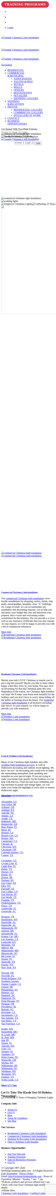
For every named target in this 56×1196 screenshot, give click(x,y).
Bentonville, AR (9, 824)
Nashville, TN (8, 962)
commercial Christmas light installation (25, 598)
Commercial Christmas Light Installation (27, 1136)
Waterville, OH (8, 1060)
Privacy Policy (26, 1173)
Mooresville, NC (9, 953)
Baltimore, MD (8, 821)
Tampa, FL (6, 1043)
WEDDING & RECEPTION (15, 102)
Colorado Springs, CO (12, 852)
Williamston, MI (9, 1065)
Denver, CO (7, 872)
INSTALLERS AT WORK (27, 115)
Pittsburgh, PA (8, 998)
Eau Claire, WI (8, 883)
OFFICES (19, 90)
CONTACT (13, 118)
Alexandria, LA (9, 801)
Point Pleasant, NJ (10, 1001)
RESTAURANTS (23, 92)
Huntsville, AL (8, 922)
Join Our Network (16, 1154)
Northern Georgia (10, 981)
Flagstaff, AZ (7, 888)
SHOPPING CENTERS (26, 98)
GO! (38, 143)
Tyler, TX (6, 1048)
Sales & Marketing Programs (21, 1159)
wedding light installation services (17, 765)
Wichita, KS (7, 1062)
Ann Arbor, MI (8, 804)
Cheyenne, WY (9, 846)
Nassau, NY (7, 964)
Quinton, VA (7, 1077)
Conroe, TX (7, 855)
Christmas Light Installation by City (17, 795)
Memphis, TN (8, 945)
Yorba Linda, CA (9, 1079)
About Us (12, 1109)
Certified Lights (37, 1193)
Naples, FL (6, 959)
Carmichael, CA (9, 841)
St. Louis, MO (8, 1034)
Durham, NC (7, 880)
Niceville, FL (7, 975)
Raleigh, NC (7, 1009)
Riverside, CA (8, 1012)
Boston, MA (7, 838)
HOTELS (18, 84)
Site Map (11, 1121)
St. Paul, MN (7, 1037)
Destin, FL (6, 874)
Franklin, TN (7, 900)
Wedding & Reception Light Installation (27, 1139)
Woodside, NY (8, 1074)
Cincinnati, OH (8, 849)
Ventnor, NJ (7, 1051)
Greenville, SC (8, 911)
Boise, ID (6, 829)
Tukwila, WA (7, 1046)
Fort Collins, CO (9, 891)
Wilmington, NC (9, 1068)
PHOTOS (12, 107)
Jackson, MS (7, 930)
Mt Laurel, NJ (8, 956)
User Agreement (9, 1173)
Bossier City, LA (9, 835)
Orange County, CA (11, 984)
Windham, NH (8, 1071)
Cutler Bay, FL (8, 866)
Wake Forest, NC (9, 1057)
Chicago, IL (7, 844)
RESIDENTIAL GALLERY (28, 109)
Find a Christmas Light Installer (22, 1141)
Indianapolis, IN (9, 928)
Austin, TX (6, 818)
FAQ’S (11, 1112)
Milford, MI (7, 947)
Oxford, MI (7, 987)
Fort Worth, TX (9, 897)
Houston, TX (7, 916)
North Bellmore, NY (11, 978)
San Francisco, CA (10, 1023)
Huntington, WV (9, 919)
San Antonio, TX (9, 1018)
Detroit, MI (6, 877)
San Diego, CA (8, 1020)
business (15, 348)
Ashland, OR (7, 807)
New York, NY (8, 967)
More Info (6, 632)
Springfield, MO (9, 1031)
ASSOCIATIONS (23, 78)
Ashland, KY (7, 810)
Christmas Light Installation (14, 1193)
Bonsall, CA (7, 832)
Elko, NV (6, 886)
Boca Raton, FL (9, 827)
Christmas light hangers (29, 359)
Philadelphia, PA (9, 989)
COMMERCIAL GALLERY (28, 112)
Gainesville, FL (8, 908)
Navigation (6, 65)
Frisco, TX (6, 905)
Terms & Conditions (17, 1118)
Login (10, 27)
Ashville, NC (7, 813)
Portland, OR (7, 1004)
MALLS (18, 87)
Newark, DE (7, 972)
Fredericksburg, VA (11, 903)
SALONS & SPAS (23, 81)
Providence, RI (8, 1006)
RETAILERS (20, 95)
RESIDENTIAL (15, 70)
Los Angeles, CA (9, 939)
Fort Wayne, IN (9, 894)
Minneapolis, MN (10, 950)
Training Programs (25, 4)
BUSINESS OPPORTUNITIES (17, 122)
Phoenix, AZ (7, 992)
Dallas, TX (6, 869)
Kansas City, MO (9, 936)
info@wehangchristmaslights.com (25, 1176)
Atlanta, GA (7, 815)
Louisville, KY (8, 942)
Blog (9, 1115)
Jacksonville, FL (9, 933)
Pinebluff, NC (8, 995)
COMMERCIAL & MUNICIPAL (16, 74)
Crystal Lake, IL (9, 863)
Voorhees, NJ (7, 1054)
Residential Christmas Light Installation (26, 1133)
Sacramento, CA (9, 1015)
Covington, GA (9, 860)
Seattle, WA (7, 1029)
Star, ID (5, 1040)
